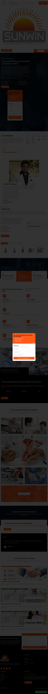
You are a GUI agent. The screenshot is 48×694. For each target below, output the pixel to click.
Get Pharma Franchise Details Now (23, 358)
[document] (24, 347)
